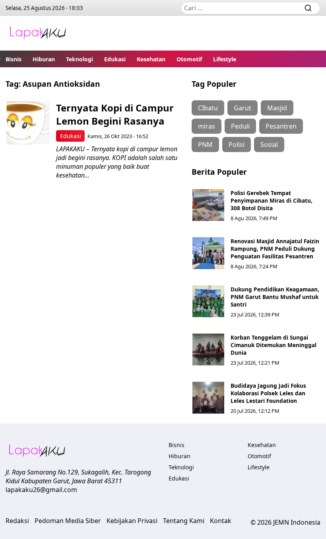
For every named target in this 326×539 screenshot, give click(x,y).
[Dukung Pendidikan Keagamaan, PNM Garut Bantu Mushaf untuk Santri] (208, 301)
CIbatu (208, 108)
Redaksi (17, 520)
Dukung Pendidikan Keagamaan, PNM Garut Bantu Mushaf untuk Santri (275, 296)
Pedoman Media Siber (68, 520)
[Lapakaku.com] (37, 33)
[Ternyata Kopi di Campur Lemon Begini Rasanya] (28, 123)
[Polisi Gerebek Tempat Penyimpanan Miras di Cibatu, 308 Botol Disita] (208, 205)
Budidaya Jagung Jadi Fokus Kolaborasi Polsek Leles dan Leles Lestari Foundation (268, 393)
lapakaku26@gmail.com (41, 489)
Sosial (269, 144)
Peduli (240, 126)
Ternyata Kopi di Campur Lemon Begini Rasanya (115, 114)
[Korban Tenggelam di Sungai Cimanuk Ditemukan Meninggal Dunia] (208, 349)
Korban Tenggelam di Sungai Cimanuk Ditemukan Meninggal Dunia (273, 345)
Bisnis (13, 59)
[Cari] (308, 8)
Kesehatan (151, 59)
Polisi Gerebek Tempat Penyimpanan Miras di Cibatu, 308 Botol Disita (271, 200)
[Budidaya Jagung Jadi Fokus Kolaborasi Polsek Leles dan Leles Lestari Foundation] (208, 398)
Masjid (277, 108)
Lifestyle (224, 59)
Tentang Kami (183, 520)
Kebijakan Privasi (132, 520)
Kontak (220, 520)
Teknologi (79, 59)
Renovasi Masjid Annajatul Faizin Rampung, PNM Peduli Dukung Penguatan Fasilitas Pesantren (275, 248)
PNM (205, 144)
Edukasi (115, 59)
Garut (242, 108)
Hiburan (44, 59)
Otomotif (189, 59)
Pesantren (281, 126)
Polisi (236, 144)
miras (206, 126)
